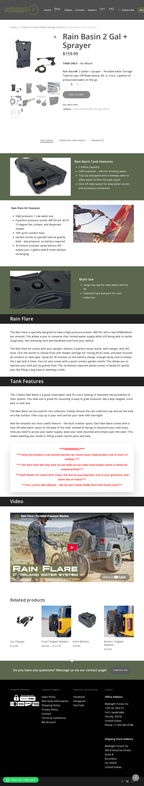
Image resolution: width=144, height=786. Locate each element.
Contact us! (120, 670)
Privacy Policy (50, 709)
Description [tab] (46, 140)
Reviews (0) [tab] (98, 140)
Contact (46, 713)
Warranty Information (55, 701)
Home (13, 27)
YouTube (78, 705)
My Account (49, 722)
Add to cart (76, 94)
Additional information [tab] (72, 140)
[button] (55, 37)
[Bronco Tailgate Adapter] (119, 621)
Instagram (79, 701)
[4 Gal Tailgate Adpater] (56, 621)
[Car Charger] (25, 621)
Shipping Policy (51, 705)
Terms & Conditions (54, 718)
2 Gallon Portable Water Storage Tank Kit (43, 27)
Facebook (79, 696)
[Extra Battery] (87, 621)
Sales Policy (49, 696)
